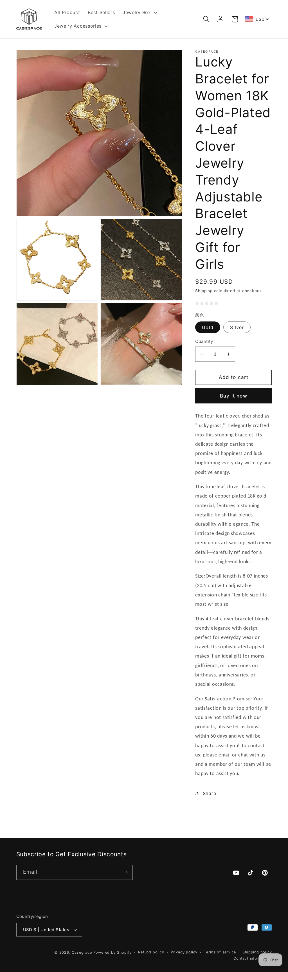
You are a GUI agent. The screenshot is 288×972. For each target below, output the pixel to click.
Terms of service (220, 952)
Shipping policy (257, 952)
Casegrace (82, 952)
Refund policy (151, 952)
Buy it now (233, 396)
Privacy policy (184, 952)
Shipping (203, 291)
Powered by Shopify (112, 952)
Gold (207, 327)
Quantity (204, 341)
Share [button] (209, 793)
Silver (237, 327)
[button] (139, 12)
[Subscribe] (125, 872)
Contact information (252, 958)
